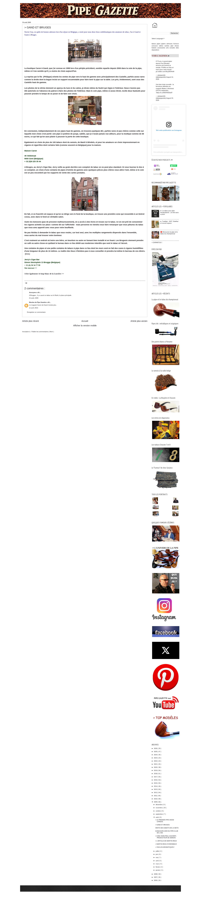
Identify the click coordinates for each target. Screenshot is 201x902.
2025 (156, 751)
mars (157, 864)
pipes (158, 43)
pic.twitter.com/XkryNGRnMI (165, 71)
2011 (155, 795)
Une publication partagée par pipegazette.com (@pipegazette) (174, 152)
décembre (159, 804)
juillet (157, 851)
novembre (159, 808)
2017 (156, 777)
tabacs (154, 43)
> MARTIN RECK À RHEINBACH (166, 844)
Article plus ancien (139, 321)
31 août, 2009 (33, 298)
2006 (156, 880)
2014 (156, 786)
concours (155, 46)
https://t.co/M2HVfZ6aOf (164, 92)
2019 (156, 770)
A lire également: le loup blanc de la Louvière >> (44, 274)
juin (157, 854)
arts (167, 48)
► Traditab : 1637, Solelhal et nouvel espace (169, 222)
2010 (156, 799)
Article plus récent (30, 321)
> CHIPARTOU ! (157, 242)
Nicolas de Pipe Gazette (37, 302)
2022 (156, 761)
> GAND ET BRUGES (162, 825)
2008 (156, 874)
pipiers (163, 43)
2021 (156, 764)
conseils (172, 48)
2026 (156, 748)
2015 (156, 783)
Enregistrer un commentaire (36, 312)
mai (157, 857)
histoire (154, 48)
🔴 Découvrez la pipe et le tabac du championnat (169, 233)
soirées (166, 46)
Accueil (84, 321)
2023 (156, 758)
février (158, 867)
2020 (156, 767)
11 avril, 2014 (33, 308)
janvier (158, 870)
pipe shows (175, 46)
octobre (158, 811)
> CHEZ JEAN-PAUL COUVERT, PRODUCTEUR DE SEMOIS (165, 837)
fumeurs (176, 43)
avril (157, 860)
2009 (156, 802)
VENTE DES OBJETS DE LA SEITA (166, 828)
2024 (156, 755)
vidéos (161, 46)
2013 (156, 789)
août (157, 817)
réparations (155, 50)
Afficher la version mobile (85, 325)
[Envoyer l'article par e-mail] (25, 283)
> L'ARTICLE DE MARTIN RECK (166, 841)
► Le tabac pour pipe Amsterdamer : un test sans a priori (169, 212)
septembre (159, 814)
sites (177, 48)
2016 (156, 780)
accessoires (161, 48)
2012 (156, 792)
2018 (156, 773)
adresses (169, 43)
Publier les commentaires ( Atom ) (43, 331)
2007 (156, 877)
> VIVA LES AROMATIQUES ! (165, 847)
